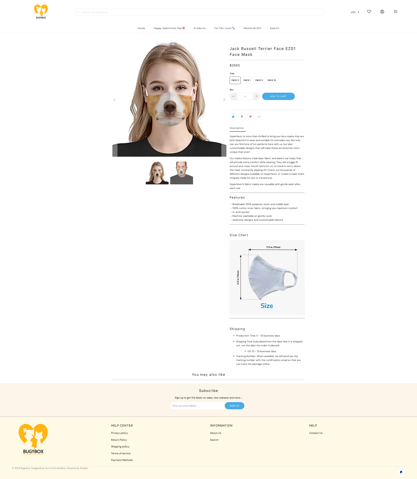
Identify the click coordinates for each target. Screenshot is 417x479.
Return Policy (119, 440)
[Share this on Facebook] (241, 116)
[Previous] (114, 100)
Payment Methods (122, 460)
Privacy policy (119, 433)
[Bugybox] (42, 12)
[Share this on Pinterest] (250, 116)
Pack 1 (247, 80)
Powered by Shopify (77, 468)
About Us (215, 433)
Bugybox (25, 468)
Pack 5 (259, 80)
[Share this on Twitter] (233, 116)
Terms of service (121, 453)
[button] (200, 28)
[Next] (224, 100)
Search (214, 440)
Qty (232, 89)
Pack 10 (272, 80)
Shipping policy (120, 446)
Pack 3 (235, 80)
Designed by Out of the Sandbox (48, 468)
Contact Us (316, 433)
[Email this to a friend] (259, 116)
